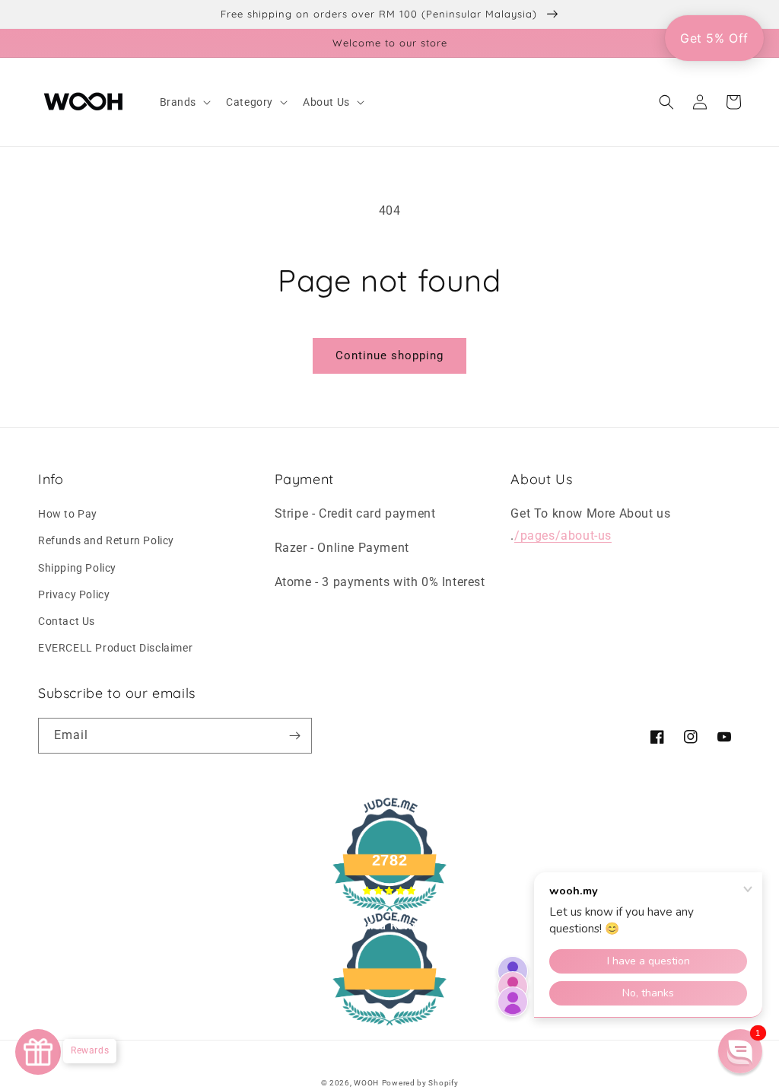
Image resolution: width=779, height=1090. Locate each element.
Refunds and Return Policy (106, 540)
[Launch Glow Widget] (38, 1052)
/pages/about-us (563, 535)
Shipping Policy (77, 568)
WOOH (366, 1083)
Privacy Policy (74, 594)
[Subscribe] (294, 736)
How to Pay (67, 514)
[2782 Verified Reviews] (389, 1028)
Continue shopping (389, 355)
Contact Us (66, 621)
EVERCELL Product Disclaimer (115, 648)
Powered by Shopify (420, 1083)
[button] (184, 102)
